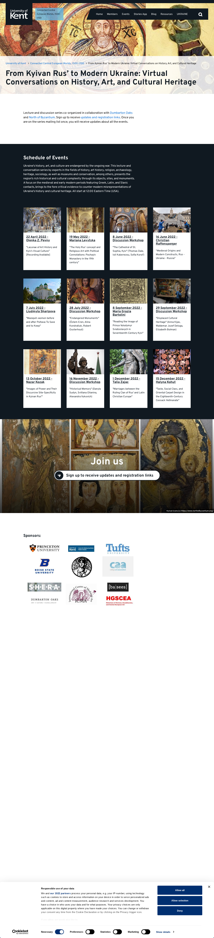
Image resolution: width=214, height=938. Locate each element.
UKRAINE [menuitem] (182, 14)
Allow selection (179, 900)
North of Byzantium (42, 117)
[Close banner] (209, 887)
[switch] (90, 931)
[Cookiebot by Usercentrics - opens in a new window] (20, 932)
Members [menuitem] (112, 14)
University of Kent (16, 63)
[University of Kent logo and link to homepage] (19, 14)
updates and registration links (100, 117)
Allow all (180, 890)
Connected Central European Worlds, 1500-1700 (48, 14)
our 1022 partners (60, 893)
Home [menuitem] (99, 14)
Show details (163, 931)
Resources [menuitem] (167, 14)
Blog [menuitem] (153, 14)
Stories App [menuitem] (140, 14)
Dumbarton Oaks (121, 113)
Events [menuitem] (126, 14)
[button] (200, 14)
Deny (180, 910)
